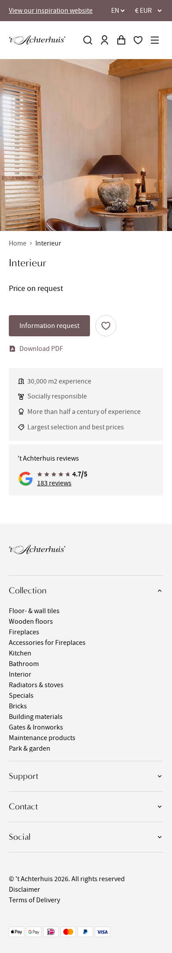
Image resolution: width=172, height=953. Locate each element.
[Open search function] (87, 40)
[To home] (37, 40)
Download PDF (41, 348)
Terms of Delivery (34, 900)
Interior (20, 674)
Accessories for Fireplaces (47, 642)
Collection (27, 590)
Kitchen (20, 653)
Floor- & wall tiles (34, 611)
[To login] (104, 40)
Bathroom (24, 663)
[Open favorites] (138, 40)
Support (23, 776)
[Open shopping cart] (121, 40)
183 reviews (54, 483)
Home (17, 243)
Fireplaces (24, 632)
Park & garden (29, 748)
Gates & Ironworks (36, 727)
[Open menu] (154, 40)
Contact (23, 806)
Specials (21, 695)
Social (19, 837)
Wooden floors (31, 621)
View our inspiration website (51, 10)
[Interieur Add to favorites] (105, 325)
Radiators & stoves (36, 685)
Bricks (18, 706)
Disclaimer (24, 889)
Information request (49, 325)
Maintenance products (42, 737)
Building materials (36, 716)
